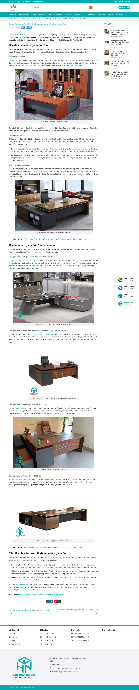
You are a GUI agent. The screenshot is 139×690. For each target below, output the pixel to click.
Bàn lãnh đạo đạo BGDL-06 (19, 408)
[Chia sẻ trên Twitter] (51, 601)
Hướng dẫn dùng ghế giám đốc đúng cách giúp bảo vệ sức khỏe (120, 42)
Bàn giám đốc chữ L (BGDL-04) (42, 334)
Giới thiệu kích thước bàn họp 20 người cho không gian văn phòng (120, 32)
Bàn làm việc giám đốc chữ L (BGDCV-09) (24, 260)
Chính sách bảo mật (47, 640)
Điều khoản (13, 637)
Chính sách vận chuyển (48, 637)
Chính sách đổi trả (46, 644)
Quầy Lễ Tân (78, 14)
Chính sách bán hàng (47, 633)
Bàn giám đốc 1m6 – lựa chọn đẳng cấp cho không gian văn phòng (52, 547)
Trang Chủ (13, 14)
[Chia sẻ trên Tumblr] (59, 601)
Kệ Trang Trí (90, 14)
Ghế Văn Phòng (38, 14)
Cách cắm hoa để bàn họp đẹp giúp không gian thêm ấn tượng (120, 63)
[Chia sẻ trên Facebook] (48, 601)
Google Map (128, 304)
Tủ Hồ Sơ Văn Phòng (55, 14)
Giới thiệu (12, 633)
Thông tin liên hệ (15, 644)
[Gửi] (90, 7)
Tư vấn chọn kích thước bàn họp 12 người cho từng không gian (119, 74)
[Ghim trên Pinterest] (55, 601)
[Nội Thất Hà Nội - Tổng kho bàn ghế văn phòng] (19, 7)
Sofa (69, 14)
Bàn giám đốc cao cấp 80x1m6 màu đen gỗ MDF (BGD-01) (40, 594)
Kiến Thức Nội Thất (114, 14)
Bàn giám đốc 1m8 (16, 35)
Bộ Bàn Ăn (101, 14)
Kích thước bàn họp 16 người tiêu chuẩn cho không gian (119, 53)
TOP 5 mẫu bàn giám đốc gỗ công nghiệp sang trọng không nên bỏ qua (54, 239)
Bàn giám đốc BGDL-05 (17, 479)
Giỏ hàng (12, 640)
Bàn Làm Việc (24, 14)
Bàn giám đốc (38, 18)
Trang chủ (12, 18)
